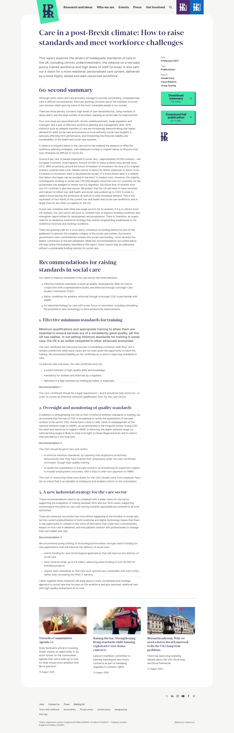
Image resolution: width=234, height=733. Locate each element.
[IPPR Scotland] (197, 7)
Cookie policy (103, 709)
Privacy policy (86, 709)
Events (124, 7)
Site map (43, 714)
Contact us (53, 704)
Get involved (155, 7)
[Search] (170, 7)
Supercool (189, 722)
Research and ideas (78, 7)
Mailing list (79, 704)
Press (137, 7)
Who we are (105, 7)
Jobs (41, 704)
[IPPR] (48, 10)
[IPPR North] (183, 7)
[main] (117, 348)
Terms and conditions (49, 709)
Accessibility (70, 709)
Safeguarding (121, 709)
